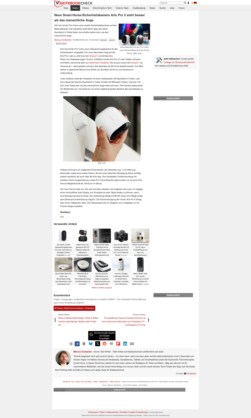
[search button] (185, 3)
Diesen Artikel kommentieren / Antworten (75, 308)
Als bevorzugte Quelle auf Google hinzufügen (104, 335)
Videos (85, 7)
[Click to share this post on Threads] (83, 343)
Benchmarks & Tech (102, 7)
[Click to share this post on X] (97, 343)
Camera (103, 40)
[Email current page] (131, 343)
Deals (152, 7)
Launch (112, 40)
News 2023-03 (115, 381)
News (75, 7)
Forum (182, 7)
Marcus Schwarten (63, 39)
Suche (162, 7)
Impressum (93, 412)
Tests (65, 7)
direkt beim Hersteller (99, 62)
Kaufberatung (139, 7)
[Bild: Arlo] (102, 129)
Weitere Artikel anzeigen (102, 287)
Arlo (62, 216)
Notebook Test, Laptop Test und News (77, 381)
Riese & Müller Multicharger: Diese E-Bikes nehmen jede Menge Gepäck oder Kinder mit (78, 321)
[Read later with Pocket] (111, 343)
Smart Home (61, 43)
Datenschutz (112, 412)
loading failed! (160, 98)
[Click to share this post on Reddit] (104, 343)
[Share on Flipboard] (118, 343)
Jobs (172, 7)
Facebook (191, 373)
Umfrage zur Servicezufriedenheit (179, 62)
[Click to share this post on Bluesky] (90, 343)
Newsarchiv (103, 381)
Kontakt (123, 412)
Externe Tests (122, 7)
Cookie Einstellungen (138, 412)
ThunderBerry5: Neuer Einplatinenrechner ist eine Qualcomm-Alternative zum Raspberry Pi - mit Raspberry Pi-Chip (124, 321)
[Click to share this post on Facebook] (77, 343)
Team (102, 412)
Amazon (93, 55)
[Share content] (71, 344)
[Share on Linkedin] (124, 343)
